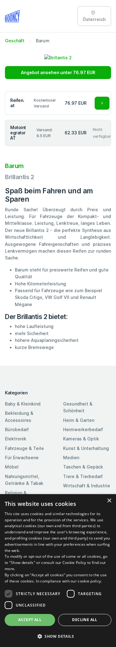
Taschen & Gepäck (83, 466)
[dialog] (58, 570)
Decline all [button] (84, 619)
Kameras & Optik (81, 438)
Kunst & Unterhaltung (86, 448)
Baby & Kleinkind (23, 403)
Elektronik (15, 438)
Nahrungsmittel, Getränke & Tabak (24, 480)
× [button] (109, 500)
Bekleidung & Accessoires (19, 416)
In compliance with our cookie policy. (69, 581)
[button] (58, 636)
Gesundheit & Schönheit (77, 407)
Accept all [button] (29, 619)
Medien (71, 457)
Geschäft (14, 40)
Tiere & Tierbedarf (83, 476)
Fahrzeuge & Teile (24, 448)
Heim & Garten (78, 420)
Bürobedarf (17, 429)
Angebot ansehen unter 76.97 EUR (58, 72)
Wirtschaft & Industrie (86, 485)
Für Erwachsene (22, 457)
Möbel (12, 466)
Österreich (94, 19)
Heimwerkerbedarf (83, 429)
